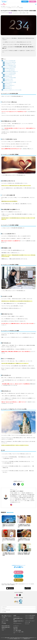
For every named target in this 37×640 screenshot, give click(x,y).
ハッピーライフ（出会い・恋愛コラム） (18, 632)
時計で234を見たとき (7, 83)
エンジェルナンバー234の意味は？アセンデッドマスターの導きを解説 (12, 7)
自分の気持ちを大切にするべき (9, 68)
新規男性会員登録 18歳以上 (6, 627)
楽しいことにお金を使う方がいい (9, 74)
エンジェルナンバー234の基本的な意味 (8, 60)
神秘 (18, 6)
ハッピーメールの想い (5, 620)
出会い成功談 (15, 627)
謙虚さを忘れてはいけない (8, 80)
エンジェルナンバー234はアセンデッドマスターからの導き (11, 89)
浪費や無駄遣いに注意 (7, 76)
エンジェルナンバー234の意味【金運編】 (9, 72)
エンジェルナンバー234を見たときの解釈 (9, 82)
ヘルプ (3, 630)
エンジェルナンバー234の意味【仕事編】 (9, 77)
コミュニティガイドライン (17, 623)
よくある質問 (4, 623)
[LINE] (22, 484)
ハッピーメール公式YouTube (29, 618)
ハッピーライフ (13, 6)
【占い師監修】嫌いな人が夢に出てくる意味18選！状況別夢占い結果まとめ (24, 525)
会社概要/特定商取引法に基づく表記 (18, 619)
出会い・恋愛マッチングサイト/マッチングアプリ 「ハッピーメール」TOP (6, 616)
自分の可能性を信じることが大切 (9, 63)
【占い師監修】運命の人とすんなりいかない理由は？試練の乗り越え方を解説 (8, 554)
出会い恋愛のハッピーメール (5, 6)
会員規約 (14, 615)
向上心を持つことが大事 (8, 79)
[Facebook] (14, 484)
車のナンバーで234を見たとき (8, 85)
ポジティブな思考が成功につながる (9, 65)
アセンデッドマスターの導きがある (9, 62)
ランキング (3, 608)
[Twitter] (18, 484)
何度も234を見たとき (7, 88)
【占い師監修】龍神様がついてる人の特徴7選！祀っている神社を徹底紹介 (24, 539)
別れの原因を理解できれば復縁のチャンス (10, 71)
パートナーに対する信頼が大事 (9, 69)
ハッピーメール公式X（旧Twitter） (30, 615)
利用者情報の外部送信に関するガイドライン (18, 621)
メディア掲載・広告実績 (17, 630)
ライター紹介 (4, 611)
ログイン (18, 579)
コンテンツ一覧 (27, 622)
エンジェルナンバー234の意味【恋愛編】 (9, 66)
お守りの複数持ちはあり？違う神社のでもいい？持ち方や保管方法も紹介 (8, 539)
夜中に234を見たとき (7, 86)
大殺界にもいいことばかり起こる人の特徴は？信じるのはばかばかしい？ (8, 525)
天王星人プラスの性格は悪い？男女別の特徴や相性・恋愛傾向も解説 (24, 553)
